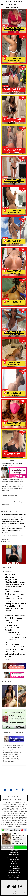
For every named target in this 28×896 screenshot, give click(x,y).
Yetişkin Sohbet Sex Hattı (14, 858)
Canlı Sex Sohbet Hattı (14, 868)
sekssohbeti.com (14, 894)
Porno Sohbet (14, 865)
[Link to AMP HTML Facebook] (11, 790)
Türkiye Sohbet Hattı (14, 877)
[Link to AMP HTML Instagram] (17, 790)
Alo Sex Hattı (14, 863)
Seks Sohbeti (5, 463)
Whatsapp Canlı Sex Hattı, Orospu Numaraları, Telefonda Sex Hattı (14, 4)
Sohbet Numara (14, 852)
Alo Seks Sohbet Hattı (14, 867)
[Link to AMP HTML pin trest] (23, 790)
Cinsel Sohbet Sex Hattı (14, 856)
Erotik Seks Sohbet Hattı (14, 872)
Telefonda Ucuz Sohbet (16, 463)
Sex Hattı (14, 861)
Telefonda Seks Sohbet (14, 876)
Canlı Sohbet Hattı (14, 870)
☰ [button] (2, 4)
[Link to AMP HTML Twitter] (5, 790)
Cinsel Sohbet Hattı (14, 854)
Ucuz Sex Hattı (14, 850)
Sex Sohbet (14, 874)
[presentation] (23, 696)
